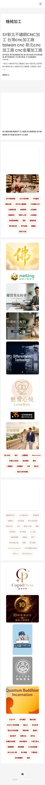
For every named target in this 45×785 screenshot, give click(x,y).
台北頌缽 (24, 135)
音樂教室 (36, 515)
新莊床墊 (21, 521)
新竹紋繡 (11, 135)
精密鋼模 (21, 747)
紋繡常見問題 (10, 741)
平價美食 (34, 752)
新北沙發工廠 (12, 752)
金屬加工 (11, 521)
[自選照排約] (22, 326)
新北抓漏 (23, 532)
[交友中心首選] (22, 579)
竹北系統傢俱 (31, 57)
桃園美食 (11, 215)
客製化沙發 (22, 215)
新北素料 (33, 543)
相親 (24, 543)
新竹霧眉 (5, 132)
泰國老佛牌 (14, 537)
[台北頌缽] (22, 671)
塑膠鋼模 (11, 747)
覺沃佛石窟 (13, 226)
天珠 (28, 466)
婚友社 (36, 466)
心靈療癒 (25, 455)
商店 (16, 455)
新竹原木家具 (28, 55)
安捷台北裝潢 (13, 461)
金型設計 (13, 532)
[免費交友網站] (22, 609)
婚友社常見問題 (22, 472)
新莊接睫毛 (23, 741)
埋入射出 (7, 455)
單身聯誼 (25, 461)
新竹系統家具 (10, 57)
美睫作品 (23, 736)
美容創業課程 (13, 220)
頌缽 (24, 220)
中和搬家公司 (35, 204)
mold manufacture (14, 548)
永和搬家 (33, 209)
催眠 (28, 758)
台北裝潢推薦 (32, 747)
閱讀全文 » (6, 74)
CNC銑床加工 (24, 515)
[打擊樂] (22, 277)
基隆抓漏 (33, 220)
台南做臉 (33, 215)
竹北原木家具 (20, 57)
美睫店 (24, 537)
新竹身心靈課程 (21, 204)
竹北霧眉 (23, 132)
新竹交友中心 (27, 554)
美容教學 (23, 209)
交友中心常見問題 (13, 725)
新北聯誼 (24, 752)
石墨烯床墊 (12, 209)
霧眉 (11, 132)
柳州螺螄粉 (19, 758)
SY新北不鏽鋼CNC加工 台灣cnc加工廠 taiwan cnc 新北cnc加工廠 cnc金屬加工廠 (22, 42)
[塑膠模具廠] (22, 358)
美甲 (32, 537)
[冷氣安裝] (22, 639)
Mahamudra (36, 455)
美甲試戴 (24, 226)
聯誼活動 (33, 719)
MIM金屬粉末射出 (31, 548)
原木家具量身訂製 (16, 55)
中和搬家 (36, 199)
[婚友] (22, 392)
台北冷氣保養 (24, 199)
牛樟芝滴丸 (35, 741)
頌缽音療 (25, 730)
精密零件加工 (10, 515)
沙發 (18, 526)
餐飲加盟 (8, 204)
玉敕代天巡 (22, 231)
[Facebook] (22, 774)
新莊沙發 (9, 526)
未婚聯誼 (20, 466)
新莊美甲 (18, 135)
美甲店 (32, 736)
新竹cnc (16, 554)
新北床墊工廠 (13, 543)
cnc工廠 (32, 532)
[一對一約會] (22, 297)
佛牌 (37, 526)
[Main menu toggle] (40, 4)
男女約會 (35, 725)
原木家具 (5, 55)
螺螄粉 (33, 226)
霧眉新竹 (16, 132)
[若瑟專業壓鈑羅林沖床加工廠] (22, 415)
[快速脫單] (22, 435)
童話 (34, 461)
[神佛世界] (22, 256)
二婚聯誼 (9, 466)
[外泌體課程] (22, 183)
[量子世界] (22, 700)
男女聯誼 (22, 719)
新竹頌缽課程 (10, 199)
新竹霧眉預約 (31, 132)
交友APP (12, 719)
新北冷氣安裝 (32, 521)
